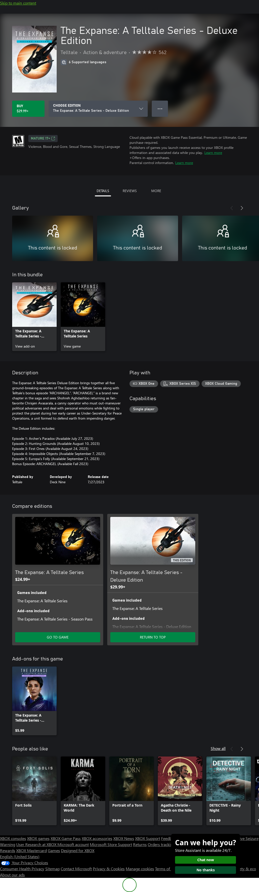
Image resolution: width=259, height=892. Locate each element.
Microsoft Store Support (111, 844)
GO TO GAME (58, 637)
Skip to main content (18, 3)
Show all (218, 748)
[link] (34, 316)
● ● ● (160, 108)
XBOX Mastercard (31, 850)
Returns (140, 844)
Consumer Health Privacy (22, 868)
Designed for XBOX (77, 850)
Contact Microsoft (76, 868)
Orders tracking (161, 844)
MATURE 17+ (40, 138)
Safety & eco (245, 868)
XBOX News (123, 838)
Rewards (7, 850)
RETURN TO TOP (153, 637)
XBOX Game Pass (66, 838)
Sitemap (52, 868)
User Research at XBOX (36, 844)
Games (54, 850)
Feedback (169, 838)
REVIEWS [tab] (130, 190)
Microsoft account (73, 844)
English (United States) (19, 856)
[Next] (242, 208)
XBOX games (38, 838)
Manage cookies (140, 868)
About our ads (12, 874)
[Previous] (232, 208)
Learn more (213, 152)
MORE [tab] (156, 190)
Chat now (205, 859)
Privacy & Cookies (109, 868)
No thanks (206, 869)
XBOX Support (147, 838)
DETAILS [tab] (103, 190)
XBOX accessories (97, 838)
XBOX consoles (13, 838)
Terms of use (166, 868)
